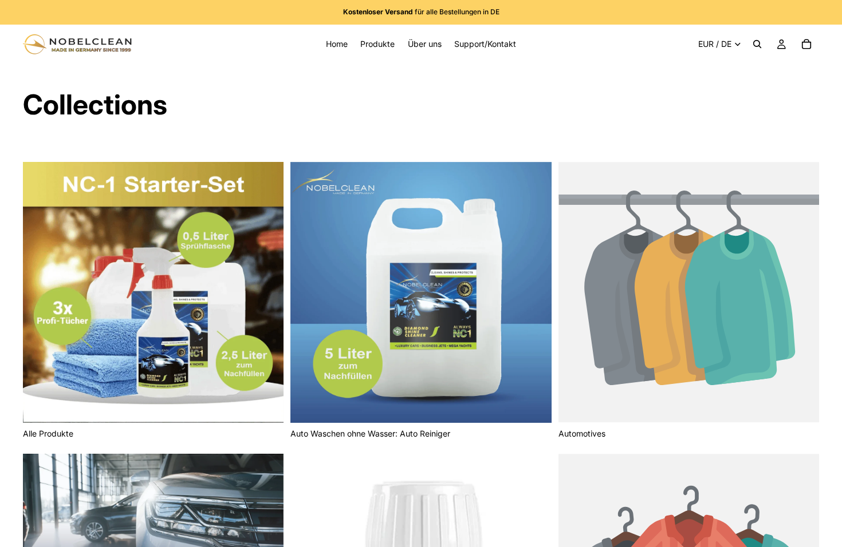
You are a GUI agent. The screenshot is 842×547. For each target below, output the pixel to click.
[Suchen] (757, 44)
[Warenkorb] (806, 44)
